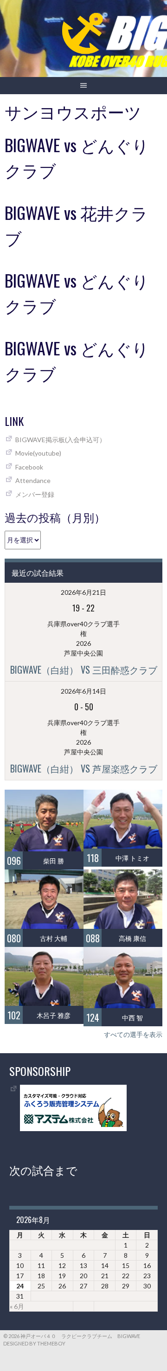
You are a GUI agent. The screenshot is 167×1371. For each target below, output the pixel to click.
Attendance (33, 480)
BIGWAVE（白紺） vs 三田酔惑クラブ (83, 669)
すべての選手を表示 (133, 1034)
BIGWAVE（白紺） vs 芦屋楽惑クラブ (83, 768)
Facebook (29, 467)
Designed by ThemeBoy (34, 1343)
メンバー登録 (34, 494)
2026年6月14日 (83, 691)
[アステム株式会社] (73, 1129)
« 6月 (17, 1306)
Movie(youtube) (38, 453)
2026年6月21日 (83, 592)
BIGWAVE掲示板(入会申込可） (60, 440)
